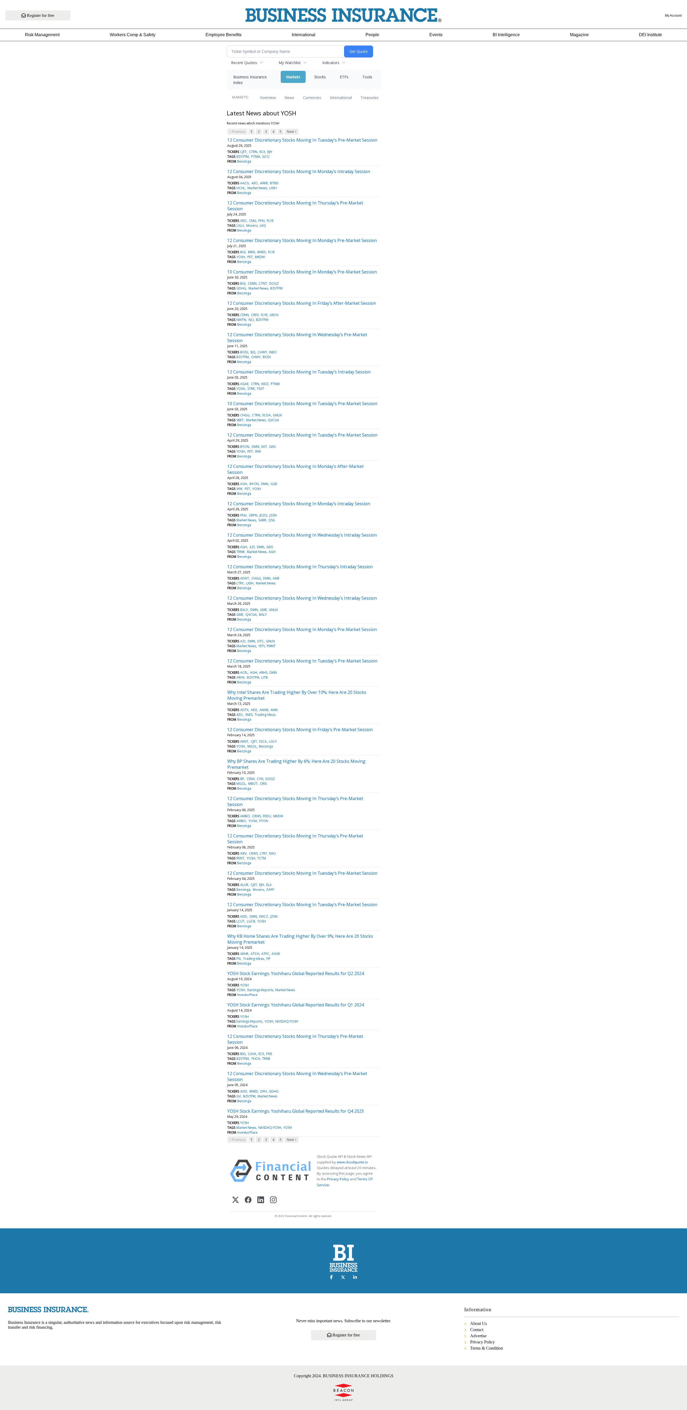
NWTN (241, 319)
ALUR (244, 884)
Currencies (312, 97)
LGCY (273, 741)
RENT (240, 858)
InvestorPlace (247, 995)
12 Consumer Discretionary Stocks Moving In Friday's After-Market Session (301, 303)
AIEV (243, 853)
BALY (244, 609)
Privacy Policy (338, 1179)
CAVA (252, 1054)
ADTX (244, 710)
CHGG (245, 415)
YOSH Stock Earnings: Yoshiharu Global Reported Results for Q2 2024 (295, 973)
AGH (243, 484)
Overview (268, 97)
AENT (244, 741)
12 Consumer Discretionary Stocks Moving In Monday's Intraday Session (298, 171)
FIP (268, 958)
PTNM (255, 156)
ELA (269, 884)
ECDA (266, 415)
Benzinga (244, 161)
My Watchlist (290, 62)
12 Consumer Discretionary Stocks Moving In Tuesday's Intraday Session (299, 372)
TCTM (261, 858)
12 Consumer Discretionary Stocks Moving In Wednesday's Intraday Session (302, 535)
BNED (261, 252)
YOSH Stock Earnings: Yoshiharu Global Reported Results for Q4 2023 (295, 1111)
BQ (253, 352)
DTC (260, 641)
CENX (251, 779)
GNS (272, 446)
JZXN (273, 515)
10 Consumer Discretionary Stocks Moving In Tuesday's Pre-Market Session (302, 403)
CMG (252, 220)
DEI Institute (650, 34)
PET (250, 257)
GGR (274, 484)
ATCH (255, 953)
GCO (265, 156)
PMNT (271, 646)
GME (276, 578)
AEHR (244, 953)
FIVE (269, 1054)
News (289, 97)
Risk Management (42, 34)
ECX (262, 151)
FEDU (267, 816)
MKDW (260, 257)
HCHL (240, 188)
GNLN (277, 415)
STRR (251, 388)
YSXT (260, 388)
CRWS (256, 816)
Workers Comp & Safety (132, 34)
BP (242, 779)
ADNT (244, 578)
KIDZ (265, 384)
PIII (238, 958)
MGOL (252, 746)
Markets (293, 76)
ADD (243, 916)
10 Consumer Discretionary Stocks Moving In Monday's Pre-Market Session (302, 272)
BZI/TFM (242, 156)
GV (238, 1096)
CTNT (263, 283)
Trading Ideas (265, 714)
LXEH (273, 188)
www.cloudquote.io (352, 1162)
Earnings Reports (260, 990)
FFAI (261, 220)
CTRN (253, 151)
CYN (260, 779)
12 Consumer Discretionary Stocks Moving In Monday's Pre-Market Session (302, 240)
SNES (249, 714)
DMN (255, 446)
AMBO (245, 816)
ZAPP (270, 889)
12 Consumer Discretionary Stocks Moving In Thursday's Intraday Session (300, 567)
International (303, 34)
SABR (262, 520)
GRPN (253, 515)
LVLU (240, 225)
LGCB (251, 921)
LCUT (240, 921)
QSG (271, 520)
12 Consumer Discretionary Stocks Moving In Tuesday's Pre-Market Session (302, 140)
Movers (252, 225)
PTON (263, 821)
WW (258, 451)
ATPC (265, 953)
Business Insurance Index (250, 79)
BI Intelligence (506, 34)
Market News (257, 188)
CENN (252, 283)
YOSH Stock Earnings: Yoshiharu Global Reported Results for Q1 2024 (295, 1005)
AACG (244, 183)
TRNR (240, 552)
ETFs (344, 76)
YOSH (240, 257)
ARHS (263, 672)
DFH (263, 1091)
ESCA (263, 741)
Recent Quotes (244, 62)
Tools (367, 76)
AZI (252, 547)
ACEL (244, 672)
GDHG (241, 288)
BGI (243, 252)
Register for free (40, 15)
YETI (261, 646)
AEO (254, 183)
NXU (272, 853)
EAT (264, 446)
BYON (244, 446)
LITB (264, 677)
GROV (274, 315)
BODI (244, 352)
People (372, 34)
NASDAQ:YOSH (286, 1021)
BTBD (274, 183)
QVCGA (273, 420)
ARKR (264, 183)
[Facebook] (248, 1200)
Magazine (579, 34)
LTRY (240, 583)
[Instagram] (273, 1200)
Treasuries (369, 97)
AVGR (276, 953)
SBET (240, 420)
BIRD (251, 252)
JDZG (263, 515)
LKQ (263, 225)
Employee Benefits (224, 34)
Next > (292, 131)
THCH (255, 1058)
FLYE (270, 220)
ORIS (263, 783)
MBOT (253, 783)
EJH (269, 151)
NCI (251, 319)
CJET (243, 151)
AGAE (244, 384)
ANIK (274, 710)
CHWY (262, 352)
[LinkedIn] (260, 1200)
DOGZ (274, 283)
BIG (243, 1054)
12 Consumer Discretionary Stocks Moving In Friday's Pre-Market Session (300, 730)
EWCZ (263, 916)
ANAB (264, 710)
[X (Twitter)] (235, 1200)
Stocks (320, 76)
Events (436, 34)
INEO (273, 352)
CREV (255, 315)
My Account (673, 15)
